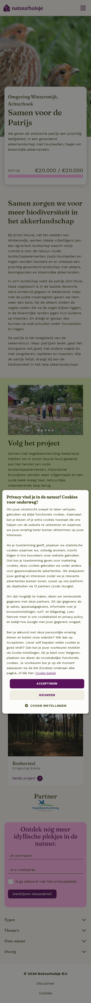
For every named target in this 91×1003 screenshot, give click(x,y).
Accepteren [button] (47, 683)
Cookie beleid (46, 673)
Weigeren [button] (47, 695)
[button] (45, 705)
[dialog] (45, 602)
